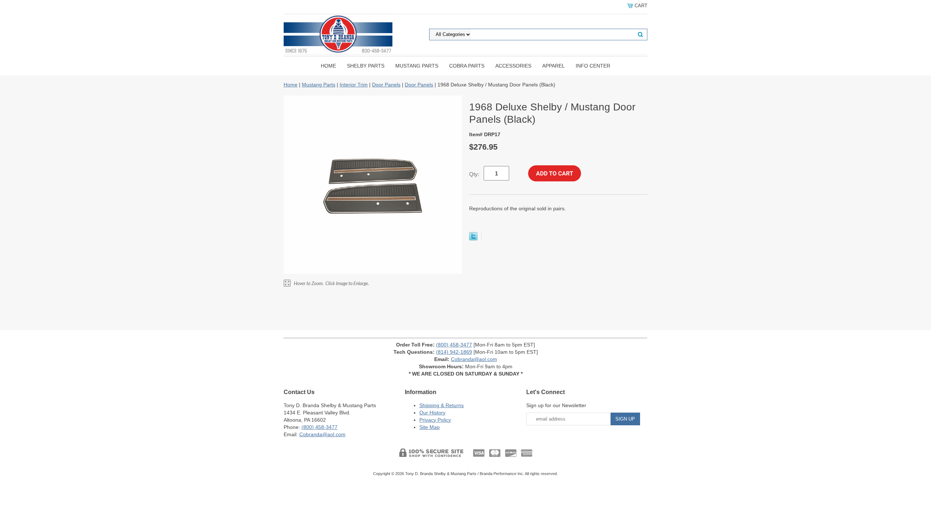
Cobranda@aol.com (474, 359)
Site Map (429, 427)
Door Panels (386, 85)
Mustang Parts (416, 66)
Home (328, 66)
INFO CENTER (593, 66)
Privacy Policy (435, 420)
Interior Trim (354, 85)
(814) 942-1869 (454, 352)
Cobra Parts (466, 66)
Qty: (474, 174)
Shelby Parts (365, 66)
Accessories (513, 66)
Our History (432, 412)
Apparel (553, 66)
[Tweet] (473, 239)
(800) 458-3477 (454, 345)
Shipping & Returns (441, 405)
